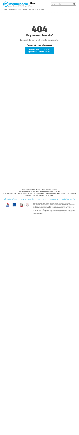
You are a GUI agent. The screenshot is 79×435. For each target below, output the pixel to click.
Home (5, 9)
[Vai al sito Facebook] (69, 9)
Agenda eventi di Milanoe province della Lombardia (39, 50)
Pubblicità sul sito (68, 199)
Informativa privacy (10, 199)
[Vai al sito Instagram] (75, 9)
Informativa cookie (27, 199)
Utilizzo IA (42, 199)
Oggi (20, 9)
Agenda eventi (13, 9)
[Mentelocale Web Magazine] (17, 4)
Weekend (31, 9)
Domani (25, 9)
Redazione (54, 199)
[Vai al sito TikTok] (72, 9)
